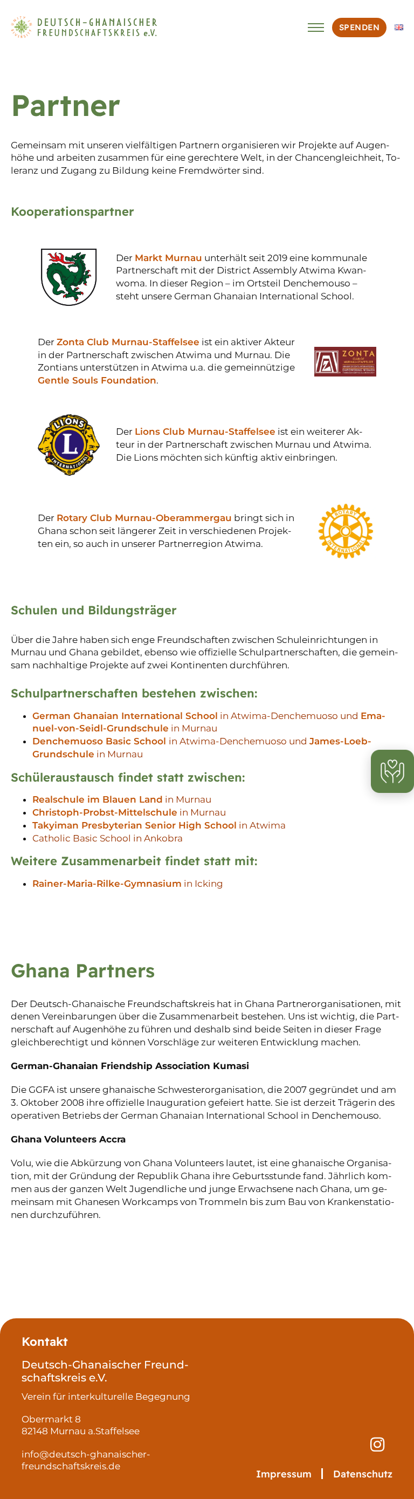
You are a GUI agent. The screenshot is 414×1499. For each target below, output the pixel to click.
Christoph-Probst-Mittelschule (104, 812)
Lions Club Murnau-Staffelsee (205, 431)
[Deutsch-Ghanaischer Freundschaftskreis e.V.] (85, 27)
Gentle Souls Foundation (97, 380)
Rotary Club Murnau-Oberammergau (144, 517)
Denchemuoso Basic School (100, 741)
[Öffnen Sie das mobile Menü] (316, 27)
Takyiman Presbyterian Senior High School (134, 825)
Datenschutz (362, 1474)
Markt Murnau (168, 257)
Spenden (359, 27)
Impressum (284, 1474)
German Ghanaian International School (125, 715)
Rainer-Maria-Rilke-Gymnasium (107, 883)
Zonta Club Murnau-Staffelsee (128, 342)
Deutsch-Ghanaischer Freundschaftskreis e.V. (105, 1371)
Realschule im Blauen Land (97, 799)
